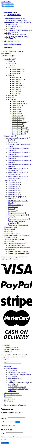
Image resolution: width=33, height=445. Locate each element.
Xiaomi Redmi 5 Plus (18, 104)
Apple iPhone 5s (13, 189)
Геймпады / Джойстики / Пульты (20, 30)
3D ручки (11, 28)
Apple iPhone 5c (13, 191)
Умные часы (12, 24)
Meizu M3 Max (17, 85)
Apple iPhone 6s (13, 183)
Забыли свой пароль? (8, 425)
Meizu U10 (15, 91)
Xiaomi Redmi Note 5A (19, 132)
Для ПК (10, 140)
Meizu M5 (15, 77)
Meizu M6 (15, 83)
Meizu (10, 75)
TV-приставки (13, 32)
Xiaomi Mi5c (16, 110)
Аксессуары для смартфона (17, 20)
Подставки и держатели (17, 225)
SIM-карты (12, 38)
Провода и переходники (17, 215)
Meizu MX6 (15, 89)
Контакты (8, 47)
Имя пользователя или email (12, 413)
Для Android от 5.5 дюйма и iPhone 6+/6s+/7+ (18, 169)
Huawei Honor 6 (17, 69)
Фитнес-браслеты (14, 205)
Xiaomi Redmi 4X (17, 126)
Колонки (11, 199)
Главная (7, 12)
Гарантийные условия (13, 44)
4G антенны (8, 241)
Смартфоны (12, 18)
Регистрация (4, 442)
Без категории (9, 136)
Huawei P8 (15, 73)
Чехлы (10, 217)
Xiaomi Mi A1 (16, 106)
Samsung (11, 95)
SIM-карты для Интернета (17, 253)
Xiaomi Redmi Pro (18, 134)
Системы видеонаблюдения (18, 36)
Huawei (10, 67)
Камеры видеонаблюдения (18, 247)
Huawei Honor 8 (17, 71)
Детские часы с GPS (15, 26)
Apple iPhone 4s (13, 195)
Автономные (12, 142)
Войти (17, 422)
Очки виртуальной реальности (19, 22)
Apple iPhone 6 (13, 187)
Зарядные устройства (16, 213)
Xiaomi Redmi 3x (17, 118)
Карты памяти (13, 207)
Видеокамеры (9, 227)
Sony (9, 98)
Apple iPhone (9, 180)
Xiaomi (10, 100)
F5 (12, 65)
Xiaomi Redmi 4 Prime (19, 122)
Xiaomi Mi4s (16, 112)
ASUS (10, 61)
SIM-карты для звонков (16, 251)
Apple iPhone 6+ (13, 185)
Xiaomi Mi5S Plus (17, 116)
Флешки (11, 209)
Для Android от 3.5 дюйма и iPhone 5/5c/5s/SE (18, 177)
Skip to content (6, 2)
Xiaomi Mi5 (15, 108)
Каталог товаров (11, 15)
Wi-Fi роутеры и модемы (17, 34)
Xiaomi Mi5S (16, 114)
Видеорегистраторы (15, 245)
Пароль (4, 418)
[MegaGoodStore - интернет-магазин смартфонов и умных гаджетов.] (7, 5)
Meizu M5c (15, 81)
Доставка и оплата (11, 41)
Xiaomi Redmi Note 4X (19, 130)
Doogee (11, 63)
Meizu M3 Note (17, 87)
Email (3, 433)
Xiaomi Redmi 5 (17, 102)
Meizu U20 (15, 93)
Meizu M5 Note (17, 79)
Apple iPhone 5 (13, 193)
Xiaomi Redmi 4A (17, 124)
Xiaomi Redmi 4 (17, 120)
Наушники (12, 211)
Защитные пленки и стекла (18, 219)
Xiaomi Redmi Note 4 (19, 128)
